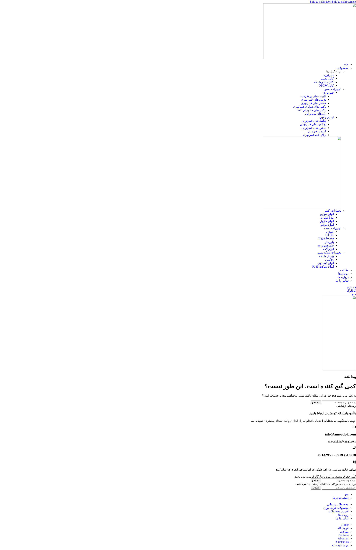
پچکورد (329, 259)
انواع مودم (327, 224)
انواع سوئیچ (327, 214)
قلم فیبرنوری (325, 245)
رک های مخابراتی (315, 113)
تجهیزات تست (332, 228)
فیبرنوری (328, 75)
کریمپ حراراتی (316, 131)
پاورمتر (329, 241)
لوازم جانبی (327, 117)
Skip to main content (344, 1)
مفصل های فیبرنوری (313, 103)
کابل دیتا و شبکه (324, 82)
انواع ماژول (327, 221)
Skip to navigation (321, 1)
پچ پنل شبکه (326, 256)
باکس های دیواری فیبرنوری (309, 106)
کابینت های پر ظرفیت (312, 96)
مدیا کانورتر (327, 217)
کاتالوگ (351, 290)
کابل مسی (327, 78)
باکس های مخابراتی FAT (311, 110)
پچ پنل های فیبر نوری (313, 99)
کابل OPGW (326, 85)
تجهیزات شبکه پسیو (329, 252)
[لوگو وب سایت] (309, 57)
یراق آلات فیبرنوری (314, 134)
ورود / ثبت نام (340, 545)
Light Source (326, 238)
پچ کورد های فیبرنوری (313, 124)
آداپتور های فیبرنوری (313, 127)
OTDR (329, 235)
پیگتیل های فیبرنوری (313, 120)
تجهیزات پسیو (333, 89)
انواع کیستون (326, 263)
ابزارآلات (328, 249)
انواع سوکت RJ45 (323, 266)
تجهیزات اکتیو (333, 210)
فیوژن (330, 231)
